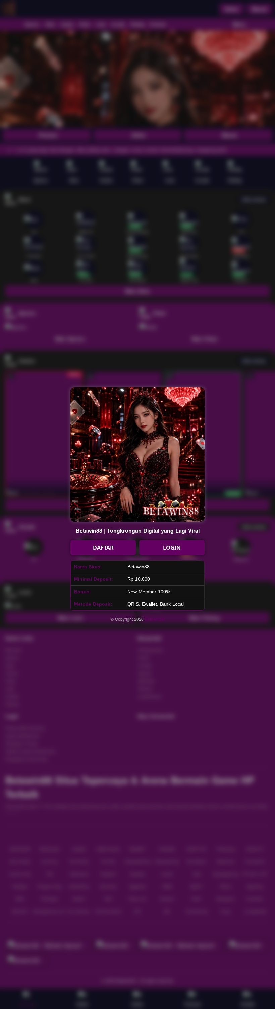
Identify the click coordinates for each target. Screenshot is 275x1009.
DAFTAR (103, 547)
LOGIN (172, 547)
